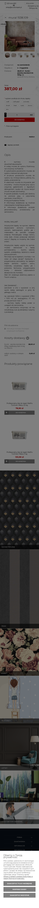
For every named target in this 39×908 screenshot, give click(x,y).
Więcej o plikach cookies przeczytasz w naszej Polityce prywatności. (18, 877)
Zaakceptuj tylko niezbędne (19, 883)
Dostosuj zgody (19, 889)
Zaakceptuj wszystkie (19, 895)
